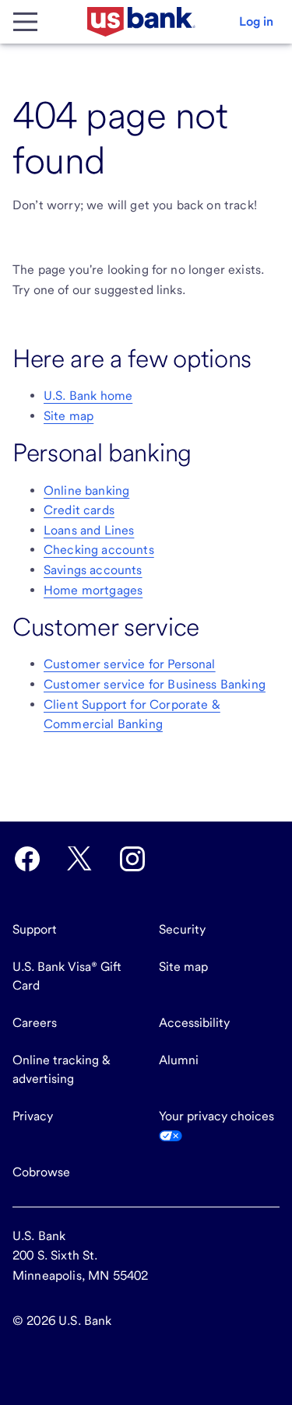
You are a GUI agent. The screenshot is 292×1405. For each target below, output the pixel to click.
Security (182, 929)
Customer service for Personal (130, 664)
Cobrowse (41, 1172)
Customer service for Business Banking (155, 684)
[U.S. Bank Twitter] (79, 858)
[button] (256, 22)
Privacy (32, 1116)
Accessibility (194, 1022)
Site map (68, 415)
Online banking (86, 490)
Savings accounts (93, 569)
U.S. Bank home (88, 395)
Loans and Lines (89, 530)
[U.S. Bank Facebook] (27, 858)
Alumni (179, 1060)
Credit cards (79, 510)
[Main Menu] (25, 21)
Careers (34, 1022)
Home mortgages (93, 590)
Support (34, 929)
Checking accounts (99, 549)
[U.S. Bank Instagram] (132, 858)
